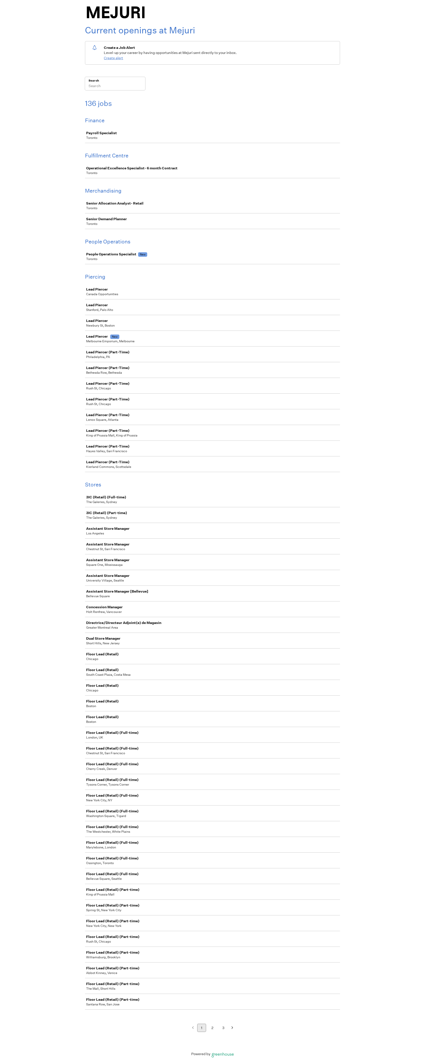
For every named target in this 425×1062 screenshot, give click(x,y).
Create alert (113, 58)
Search (94, 80)
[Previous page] (193, 1028)
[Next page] (232, 1028)
